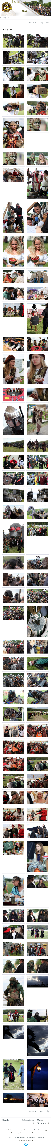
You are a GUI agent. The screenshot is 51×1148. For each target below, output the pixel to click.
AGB (10, 1137)
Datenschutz (31, 1137)
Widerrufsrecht (20, 1137)
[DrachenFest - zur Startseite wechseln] (7, 7)
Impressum (41, 1137)
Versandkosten (38, 1130)
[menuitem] (22, 11)
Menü (24, 11)
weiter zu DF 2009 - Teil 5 (39, 22)
